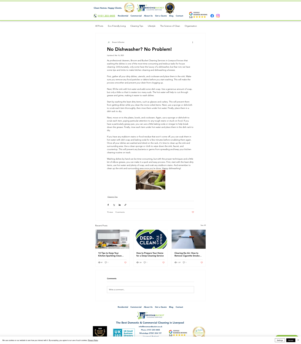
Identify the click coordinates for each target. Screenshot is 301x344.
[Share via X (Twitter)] (114, 205)
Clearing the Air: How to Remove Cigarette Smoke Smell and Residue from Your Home (188, 254)
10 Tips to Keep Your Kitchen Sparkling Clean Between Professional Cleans (112, 254)
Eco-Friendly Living (117, 26)
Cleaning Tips (136, 26)
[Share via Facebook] (108, 205)
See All (203, 225)
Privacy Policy (93, 340)
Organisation (191, 26)
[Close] (298, 340)
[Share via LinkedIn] (120, 205)
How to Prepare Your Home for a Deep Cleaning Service (150, 254)
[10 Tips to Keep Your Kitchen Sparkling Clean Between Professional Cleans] (112, 239)
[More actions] (192, 42)
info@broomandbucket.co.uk (150, 326)
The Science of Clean (170, 26)
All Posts (99, 26)
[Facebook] (212, 16)
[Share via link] (125, 205)
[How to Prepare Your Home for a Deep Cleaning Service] (151, 239)
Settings (280, 340)
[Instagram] (218, 16)
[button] (123, 16)
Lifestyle (151, 26)
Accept (290, 340)
